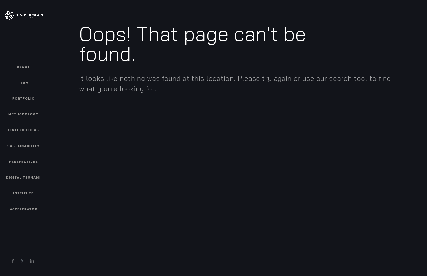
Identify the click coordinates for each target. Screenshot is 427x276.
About (23, 66)
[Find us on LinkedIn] (32, 261)
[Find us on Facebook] (13, 261)
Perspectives (23, 161)
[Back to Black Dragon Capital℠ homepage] (23, 15)
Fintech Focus (23, 130)
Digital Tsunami (23, 177)
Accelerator (23, 209)
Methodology (23, 114)
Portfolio (23, 98)
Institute (23, 193)
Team (23, 82)
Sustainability (23, 146)
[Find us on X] (23, 261)
